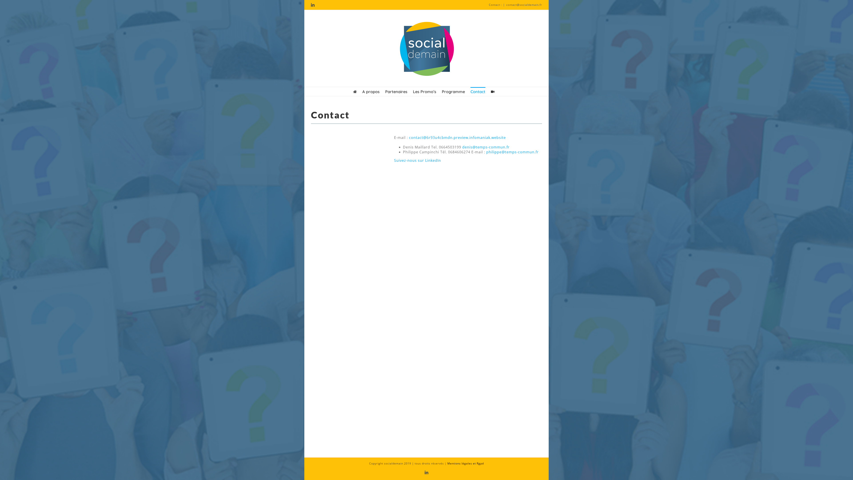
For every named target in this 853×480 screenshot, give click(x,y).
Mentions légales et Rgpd (465, 463)
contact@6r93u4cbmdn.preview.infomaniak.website (457, 137)
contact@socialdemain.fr (524, 5)
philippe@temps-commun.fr (512, 152)
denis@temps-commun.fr (486, 147)
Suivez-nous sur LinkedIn (417, 160)
